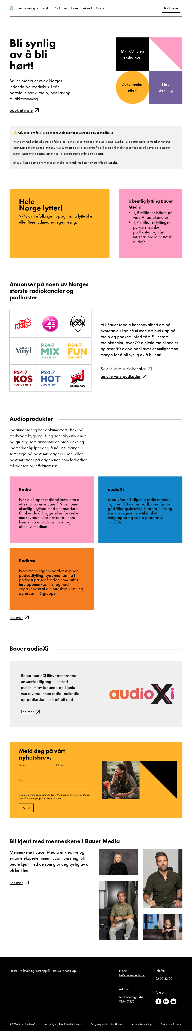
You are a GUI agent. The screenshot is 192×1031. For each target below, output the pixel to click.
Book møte (171, 8)
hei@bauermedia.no (132, 975)
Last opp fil (43, 970)
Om (98, 8)
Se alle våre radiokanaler (123, 369)
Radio (46, 8)
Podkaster (60, 8)
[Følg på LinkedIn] (173, 1001)
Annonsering (27, 8)
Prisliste (56, 970)
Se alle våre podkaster (120, 376)
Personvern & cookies (171, 1024)
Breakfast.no (116, 1024)
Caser (75, 8)
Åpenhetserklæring (142, 1024)
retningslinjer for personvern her (45, 798)
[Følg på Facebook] (158, 1001)
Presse (14, 970)
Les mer (16, 617)
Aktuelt (87, 8)
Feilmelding (27, 970)
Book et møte (21, 110)
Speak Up (69, 970)
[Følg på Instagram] (166, 1001)
